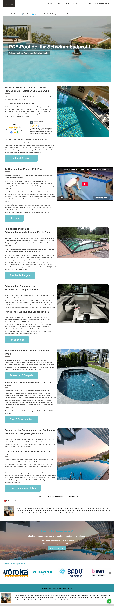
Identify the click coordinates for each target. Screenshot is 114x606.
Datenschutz (63, 588)
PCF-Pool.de (38, 496)
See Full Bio (70, 513)
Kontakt (70, 588)
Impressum (55, 588)
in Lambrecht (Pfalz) (74, 496)
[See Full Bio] (75, 513)
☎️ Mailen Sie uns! (10, 501)
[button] (4, 573)
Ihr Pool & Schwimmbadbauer (55, 496)
